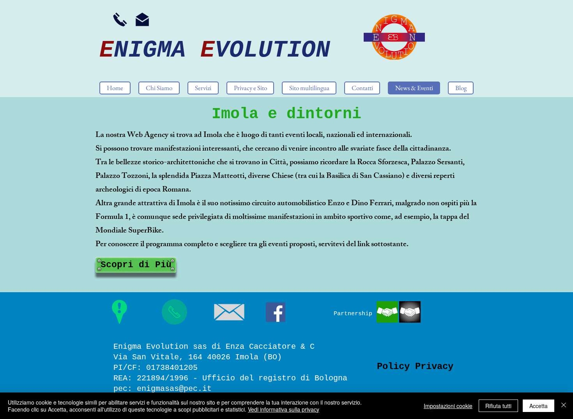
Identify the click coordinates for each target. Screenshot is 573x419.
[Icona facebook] (275, 312)
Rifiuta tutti (498, 406)
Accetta (538, 406)
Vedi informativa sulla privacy (283, 409)
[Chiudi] (563, 406)
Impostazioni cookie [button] (448, 406)
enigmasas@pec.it (174, 388)
